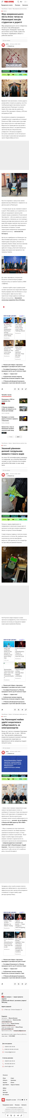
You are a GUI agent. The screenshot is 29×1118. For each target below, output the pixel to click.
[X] (20, 1100)
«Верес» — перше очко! (10, 373)
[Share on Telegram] (18, 1115)
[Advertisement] (14, 155)
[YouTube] (22, 1100)
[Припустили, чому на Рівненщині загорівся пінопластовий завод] (23, 428)
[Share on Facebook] (7, 1115)
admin (7, 44)
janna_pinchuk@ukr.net (7, 1028)
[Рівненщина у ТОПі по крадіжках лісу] (23, 400)
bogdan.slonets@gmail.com (8, 1025)
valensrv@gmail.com (7, 1021)
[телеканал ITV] (3, 403)
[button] (3, 1)
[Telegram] (26, 1100)
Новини (5, 11)
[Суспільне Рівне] (4, 433)
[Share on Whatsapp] (14, 1115)
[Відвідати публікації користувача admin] (3, 45)
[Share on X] (11, 1115)
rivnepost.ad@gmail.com (20, 1030)
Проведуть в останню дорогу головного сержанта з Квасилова (10, 418)
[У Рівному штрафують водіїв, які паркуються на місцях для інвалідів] (23, 408)
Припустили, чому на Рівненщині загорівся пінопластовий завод (8, 428)
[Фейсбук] (18, 1100)
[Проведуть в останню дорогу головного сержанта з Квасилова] (23, 418)
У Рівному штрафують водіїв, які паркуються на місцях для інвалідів (9, 408)
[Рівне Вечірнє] (10, 1)
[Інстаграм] (24, 1100)
